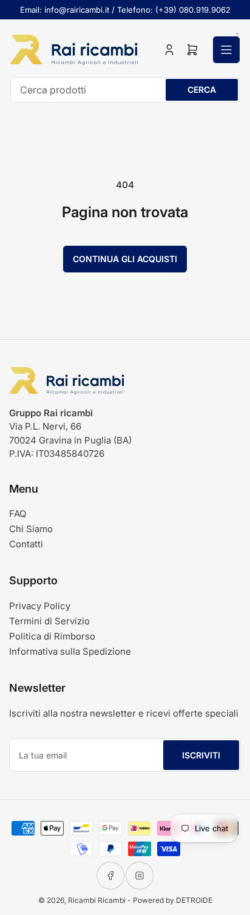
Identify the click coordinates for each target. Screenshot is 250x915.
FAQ (17, 513)
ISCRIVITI (201, 755)
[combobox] (125, 90)
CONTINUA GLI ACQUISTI (125, 259)
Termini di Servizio (49, 621)
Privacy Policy (39, 606)
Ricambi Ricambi (97, 900)
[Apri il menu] (226, 49)
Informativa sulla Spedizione (70, 651)
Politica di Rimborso (52, 636)
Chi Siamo (31, 529)
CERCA (201, 89)
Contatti (26, 544)
